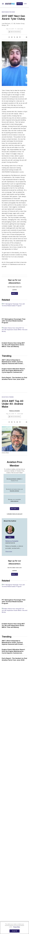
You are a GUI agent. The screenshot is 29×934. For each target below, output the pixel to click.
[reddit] (17, 37)
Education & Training (8, 397)
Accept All (14, 931)
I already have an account (14, 514)
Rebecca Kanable (14, 410)
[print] (26, 37)
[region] (14, 928)
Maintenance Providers (8, 12)
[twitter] (14, 37)
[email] (20, 37)
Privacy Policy (16, 926)
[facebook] (9, 37)
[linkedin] (12, 37)
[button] (3, 4)
